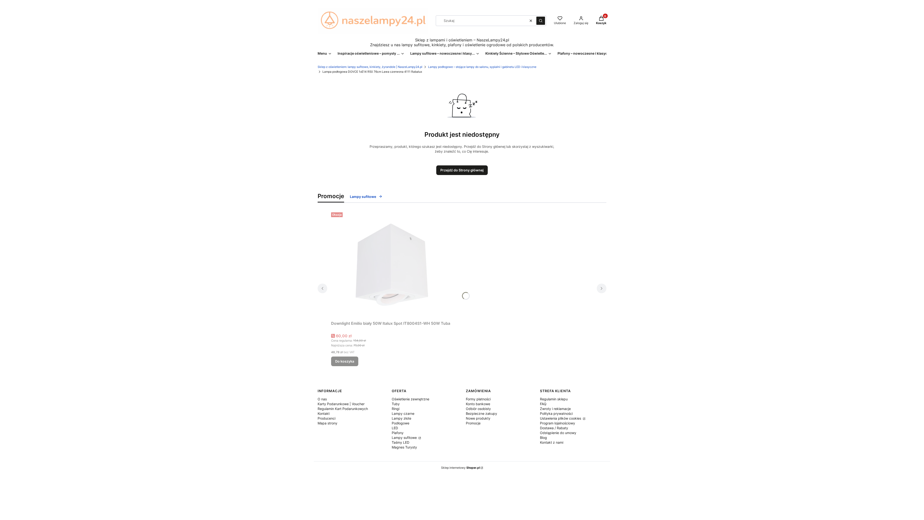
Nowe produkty (478, 418)
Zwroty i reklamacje (555, 409)
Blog (543, 438)
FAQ (543, 404)
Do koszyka (344, 361)
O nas (322, 399)
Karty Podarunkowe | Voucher (341, 404)
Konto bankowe (478, 404)
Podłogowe (400, 423)
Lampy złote (401, 418)
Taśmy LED (400, 442)
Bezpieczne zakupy (481, 413)
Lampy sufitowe (363, 197)
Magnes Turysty (404, 447)
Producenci (326, 418)
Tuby (396, 404)
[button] (540, 21)
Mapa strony (327, 423)
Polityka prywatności (556, 413)
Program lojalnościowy (557, 423)
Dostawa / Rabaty (554, 428)
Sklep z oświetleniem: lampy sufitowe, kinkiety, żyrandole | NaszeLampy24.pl (370, 67)
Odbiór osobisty (478, 409)
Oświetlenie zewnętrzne (410, 399)
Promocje (473, 423)
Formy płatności (478, 399)
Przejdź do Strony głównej (462, 170)
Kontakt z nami (551, 442)
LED (395, 428)
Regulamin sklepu (554, 399)
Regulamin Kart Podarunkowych (343, 409)
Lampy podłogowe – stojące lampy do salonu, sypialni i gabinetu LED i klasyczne (482, 67)
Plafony (398, 433)
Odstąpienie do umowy (558, 433)
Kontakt (324, 413)
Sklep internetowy (460, 467)
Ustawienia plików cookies (561, 418)
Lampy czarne (403, 413)
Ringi (395, 409)
